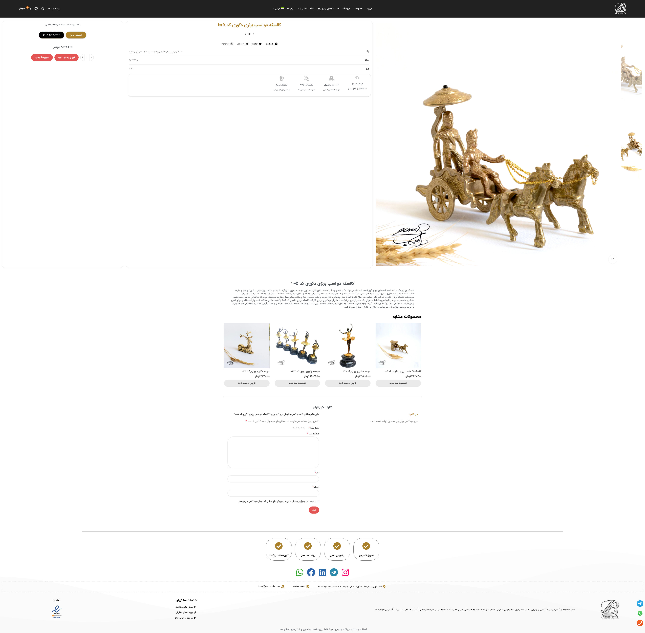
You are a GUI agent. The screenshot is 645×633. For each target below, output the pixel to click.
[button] (271, 44)
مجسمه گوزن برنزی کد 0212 (256, 371)
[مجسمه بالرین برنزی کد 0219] (348, 345)
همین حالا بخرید (41, 57)
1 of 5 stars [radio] (304, 428)
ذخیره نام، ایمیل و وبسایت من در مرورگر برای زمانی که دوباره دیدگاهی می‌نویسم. (276, 501)
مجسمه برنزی (296, 290)
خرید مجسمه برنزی (402, 307)
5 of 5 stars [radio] (293, 428)
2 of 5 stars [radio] (301, 428)
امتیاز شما (314, 428)
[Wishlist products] (36, 8)
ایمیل (315, 487)
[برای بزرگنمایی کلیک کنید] (613, 259)
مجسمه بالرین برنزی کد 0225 (305, 371)
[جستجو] (42, 8)
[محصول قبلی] (253, 34)
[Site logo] (620, 8)
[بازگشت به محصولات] (249, 34)
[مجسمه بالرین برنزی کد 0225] (297, 345)
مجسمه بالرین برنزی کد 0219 (356, 371)
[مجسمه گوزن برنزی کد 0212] (247, 345)
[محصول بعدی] (245, 34)
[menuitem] (278, 8)
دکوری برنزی (386, 294)
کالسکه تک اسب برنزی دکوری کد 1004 (402, 371)
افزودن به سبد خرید (66, 57)
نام (317, 473)
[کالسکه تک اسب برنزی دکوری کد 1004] (398, 345)
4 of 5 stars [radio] (296, 428)
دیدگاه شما (313, 434)
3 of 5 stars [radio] (298, 428)
